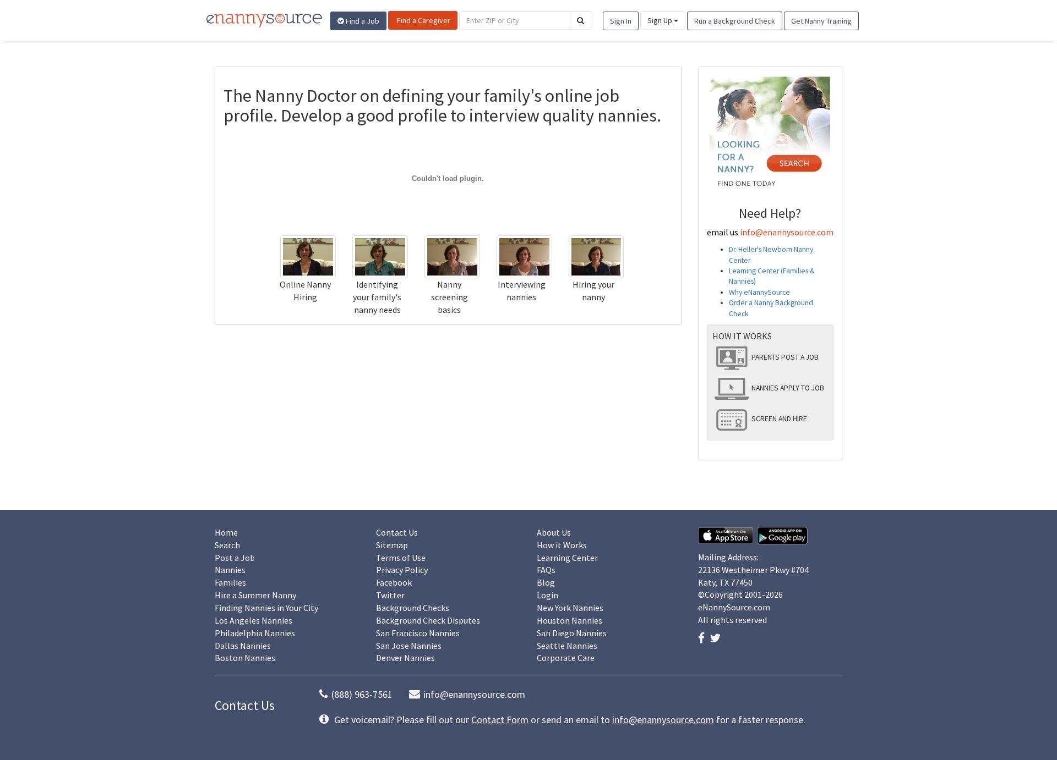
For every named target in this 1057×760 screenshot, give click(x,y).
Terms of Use (401, 557)
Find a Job (361, 21)
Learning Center (567, 557)
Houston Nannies (569, 620)
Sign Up (660, 20)
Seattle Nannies (567, 645)
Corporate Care (566, 657)
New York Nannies (570, 607)
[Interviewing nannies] (524, 255)
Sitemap (392, 544)
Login (547, 595)
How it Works (562, 544)
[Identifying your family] (380, 255)
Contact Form (499, 719)
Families (230, 582)
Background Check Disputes (428, 620)
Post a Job (235, 557)
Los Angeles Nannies (253, 620)
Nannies (230, 569)
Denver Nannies (405, 657)
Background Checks (412, 607)
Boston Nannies (245, 657)
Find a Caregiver (422, 20)
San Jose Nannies (409, 645)
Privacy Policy (402, 569)
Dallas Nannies (243, 645)
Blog (546, 582)
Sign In (620, 21)
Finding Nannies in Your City (266, 607)
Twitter (390, 595)
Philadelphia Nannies (255, 632)
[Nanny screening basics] (452, 255)
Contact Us (397, 532)
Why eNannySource (759, 292)
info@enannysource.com (786, 232)
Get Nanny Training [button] (821, 21)
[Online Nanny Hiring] (308, 255)
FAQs (546, 569)
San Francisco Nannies (418, 632)
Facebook (394, 582)
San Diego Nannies (572, 632)
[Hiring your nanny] (596, 255)
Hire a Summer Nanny (255, 595)
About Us (554, 532)
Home (226, 532)
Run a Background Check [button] (734, 21)
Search (227, 544)
